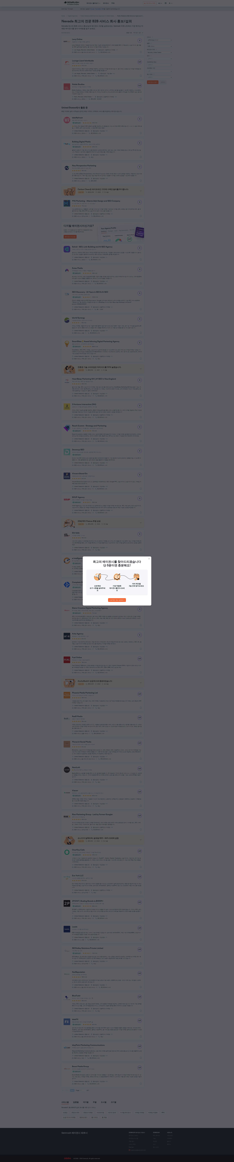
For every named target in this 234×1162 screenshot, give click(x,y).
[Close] (149, 558)
